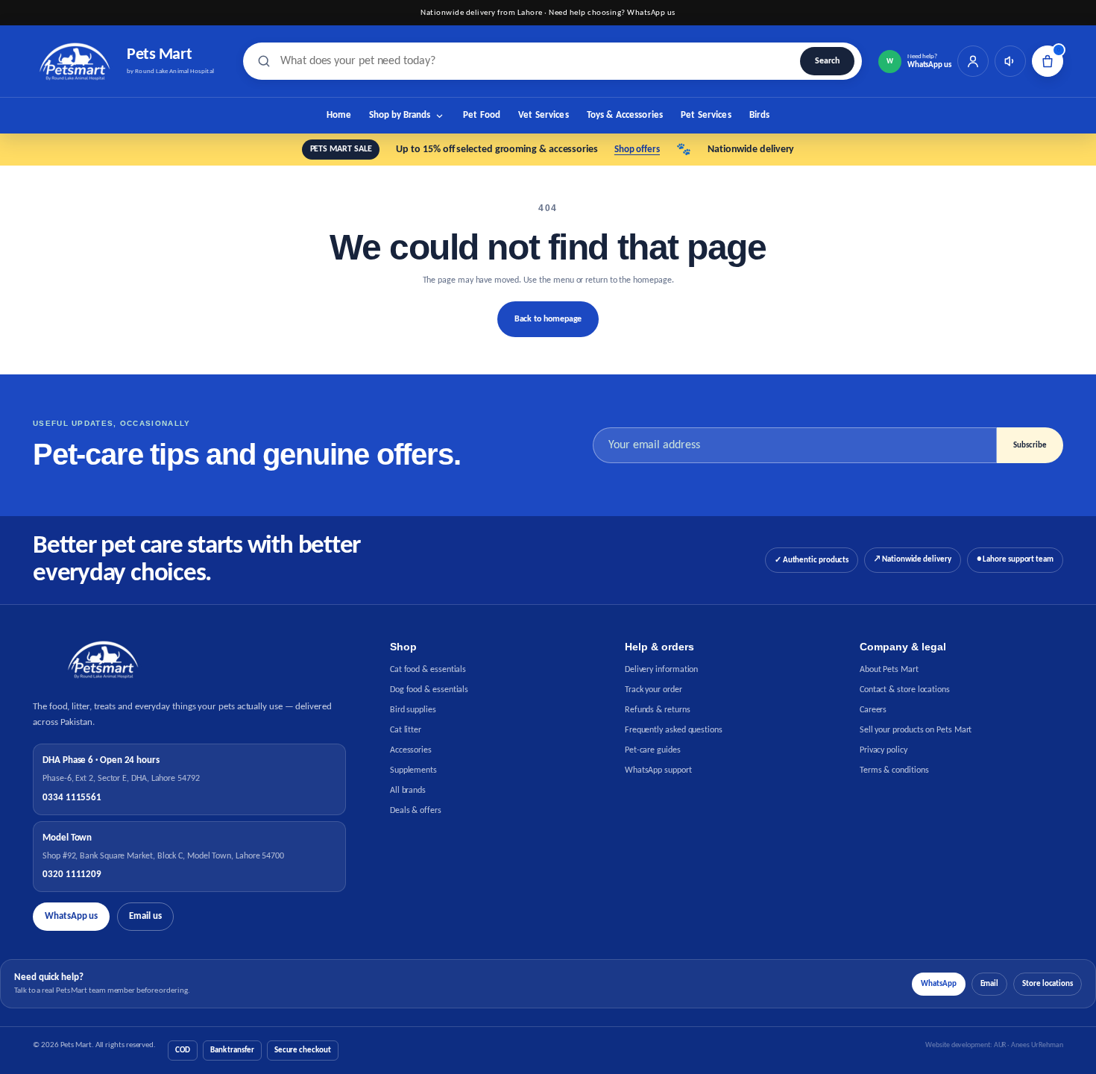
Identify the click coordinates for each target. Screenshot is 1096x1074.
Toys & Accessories (625, 115)
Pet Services (706, 115)
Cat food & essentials (428, 669)
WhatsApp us (71, 916)
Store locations (1047, 984)
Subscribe (1030, 446)
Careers (873, 710)
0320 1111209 (71, 874)
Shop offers (637, 149)
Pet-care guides (653, 750)
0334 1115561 (71, 798)
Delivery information (661, 669)
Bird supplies (413, 710)
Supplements (413, 770)
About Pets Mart (889, 669)
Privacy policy (883, 750)
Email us (145, 916)
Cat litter (405, 730)
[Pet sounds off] (1010, 61)
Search (827, 61)
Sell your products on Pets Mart (916, 730)
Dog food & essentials (429, 689)
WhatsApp (938, 984)
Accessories (411, 750)
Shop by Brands (399, 115)
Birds (759, 115)
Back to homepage (548, 319)
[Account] (973, 61)
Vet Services (543, 115)
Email (989, 984)
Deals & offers (415, 810)
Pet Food (481, 115)
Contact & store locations (905, 689)
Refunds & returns (657, 710)
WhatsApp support (658, 770)
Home (339, 115)
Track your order (653, 689)
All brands (408, 790)
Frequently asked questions (673, 730)
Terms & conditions (894, 770)
